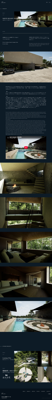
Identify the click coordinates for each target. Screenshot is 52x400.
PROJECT (28, 391)
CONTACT (48, 391)
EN (46, 2)
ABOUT (24, 391)
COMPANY (43, 391)
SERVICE (33, 391)
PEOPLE (38, 391)
